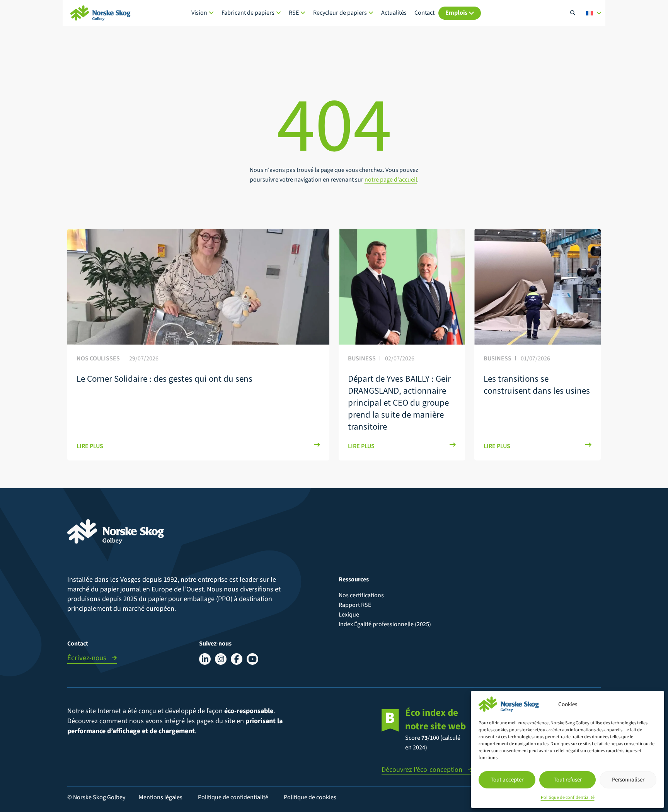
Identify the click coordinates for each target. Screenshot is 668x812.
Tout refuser (568, 780)
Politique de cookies (310, 797)
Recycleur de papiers (340, 12)
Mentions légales (160, 797)
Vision (199, 12)
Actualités (394, 12)
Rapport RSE (355, 605)
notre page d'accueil (391, 179)
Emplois (456, 12)
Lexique (349, 614)
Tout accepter (507, 780)
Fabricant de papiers (248, 12)
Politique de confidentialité (568, 797)
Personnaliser (628, 780)
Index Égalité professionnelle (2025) (385, 624)
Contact (424, 12)
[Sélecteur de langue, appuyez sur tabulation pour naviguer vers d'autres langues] (593, 13)
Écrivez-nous (87, 657)
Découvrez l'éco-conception (423, 770)
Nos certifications (361, 595)
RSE (294, 12)
